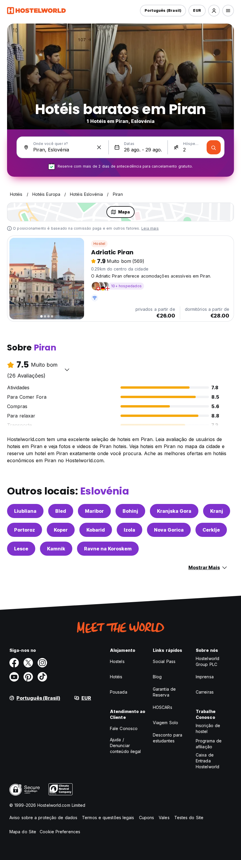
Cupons (146, 817)
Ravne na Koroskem (108, 549)
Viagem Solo (165, 722)
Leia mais (150, 228)
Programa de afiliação (209, 743)
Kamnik (56, 549)
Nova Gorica (169, 530)
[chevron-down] (67, 370)
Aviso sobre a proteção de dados (43, 817)
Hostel (99, 243)
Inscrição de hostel (208, 728)
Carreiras (205, 691)
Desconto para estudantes (167, 737)
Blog (157, 676)
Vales (164, 817)
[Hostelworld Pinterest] (28, 677)
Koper (61, 530)
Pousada (118, 691)
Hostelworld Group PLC (207, 661)
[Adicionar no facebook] (14, 662)
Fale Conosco (124, 728)
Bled (60, 511)
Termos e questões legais (108, 817)
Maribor (94, 511)
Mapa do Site (22, 831)
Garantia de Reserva (164, 692)
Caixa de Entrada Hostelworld (207, 760)
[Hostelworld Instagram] (42, 662)
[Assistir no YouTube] (14, 677)
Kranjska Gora (174, 511)
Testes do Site (188, 817)
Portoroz (24, 530)
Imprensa (205, 676)
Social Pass (164, 661)
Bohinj (130, 511)
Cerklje (211, 530)
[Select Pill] (214, 10)
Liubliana (25, 511)
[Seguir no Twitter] (28, 662)
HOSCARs (162, 707)
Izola (129, 530)
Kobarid (95, 530)
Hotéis (116, 676)
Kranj (216, 511)
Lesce (21, 549)
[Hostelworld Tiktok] (42, 677)
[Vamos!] (214, 147)
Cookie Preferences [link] (60, 831)
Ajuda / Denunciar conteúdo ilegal (125, 745)
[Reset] (99, 147)
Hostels (117, 661)
